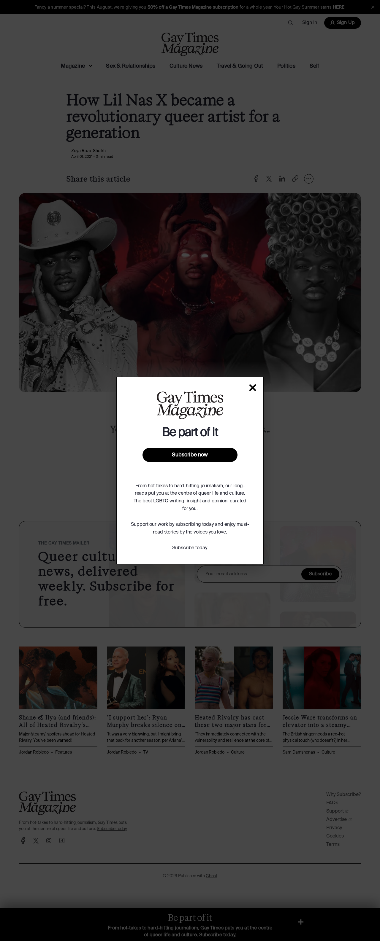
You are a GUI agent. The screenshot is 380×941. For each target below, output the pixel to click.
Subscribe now (190, 455)
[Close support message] (253, 388)
